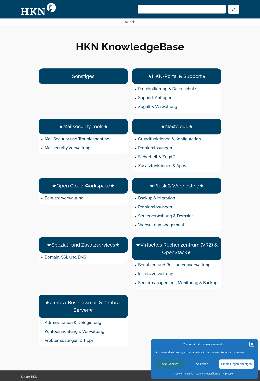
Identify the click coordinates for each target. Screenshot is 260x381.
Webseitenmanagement (161, 224)
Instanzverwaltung (155, 273)
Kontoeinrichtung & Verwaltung (74, 331)
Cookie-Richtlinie (183, 373)
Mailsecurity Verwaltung (67, 147)
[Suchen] (233, 9)
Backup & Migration (156, 198)
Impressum (228, 373)
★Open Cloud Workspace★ (83, 186)
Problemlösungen (155, 147)
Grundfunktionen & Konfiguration (169, 138)
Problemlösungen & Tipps (69, 340)
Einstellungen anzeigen (236, 364)
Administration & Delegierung (73, 322)
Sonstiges (83, 76)
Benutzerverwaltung (64, 198)
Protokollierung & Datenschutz (167, 88)
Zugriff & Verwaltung (157, 106)
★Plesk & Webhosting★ (177, 186)
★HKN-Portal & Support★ (176, 76)
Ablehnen (202, 364)
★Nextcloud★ (177, 126)
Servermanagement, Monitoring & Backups (178, 282)
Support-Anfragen (155, 97)
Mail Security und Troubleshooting (77, 138)
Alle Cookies (170, 364)
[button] (252, 344)
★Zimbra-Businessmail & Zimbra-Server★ (83, 306)
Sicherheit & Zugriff (156, 156)
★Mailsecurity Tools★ (83, 126)
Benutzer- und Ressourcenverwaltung (174, 264)
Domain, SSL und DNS (65, 257)
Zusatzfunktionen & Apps (162, 165)
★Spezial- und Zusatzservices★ (83, 245)
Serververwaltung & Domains (166, 215)
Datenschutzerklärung (207, 373)
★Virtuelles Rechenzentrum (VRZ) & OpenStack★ (177, 248)
